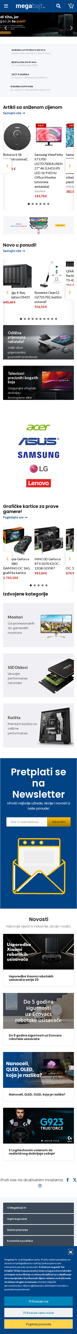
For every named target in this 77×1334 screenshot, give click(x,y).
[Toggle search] (58, 6)
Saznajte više (12, 113)
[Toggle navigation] (6, 6)
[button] (71, 1251)
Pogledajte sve (13, 517)
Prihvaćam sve (38, 1301)
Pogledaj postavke (38, 1324)
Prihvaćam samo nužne (38, 1313)
